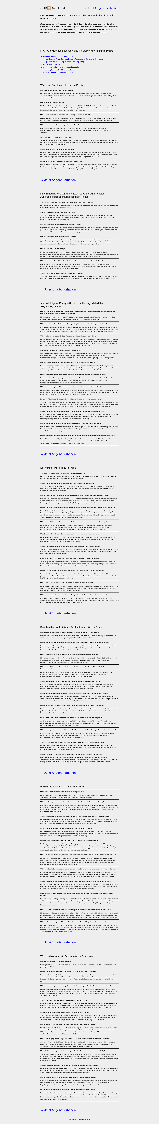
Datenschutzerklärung (83, 1119)
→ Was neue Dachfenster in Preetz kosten (56, 56)
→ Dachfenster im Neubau (50, 64)
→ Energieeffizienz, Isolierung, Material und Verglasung (62, 62)
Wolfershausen (97, 1028)
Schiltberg (108, 1028)
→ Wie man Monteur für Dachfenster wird (56, 73)
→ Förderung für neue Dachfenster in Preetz (57, 70)
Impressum (72, 1119)
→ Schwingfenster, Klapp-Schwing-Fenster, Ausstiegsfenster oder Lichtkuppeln (71, 59)
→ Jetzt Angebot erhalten (101, 8)
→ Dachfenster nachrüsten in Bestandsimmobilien (60, 67)
